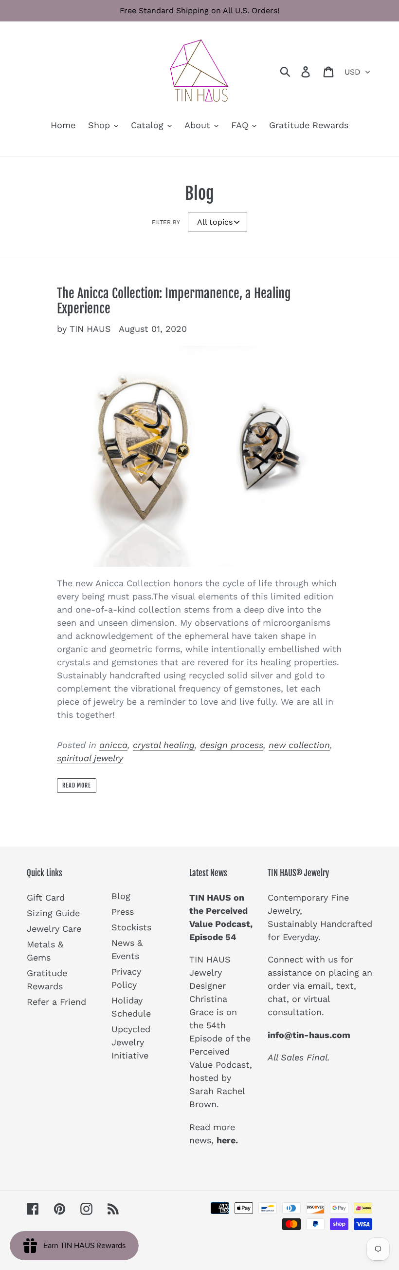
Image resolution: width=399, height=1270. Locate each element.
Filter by (166, 222)
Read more (76, 785)
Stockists (131, 927)
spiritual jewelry (90, 758)
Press (122, 911)
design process (231, 745)
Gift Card (46, 897)
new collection (299, 745)
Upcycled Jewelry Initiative (130, 1042)
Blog (120, 896)
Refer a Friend (56, 1002)
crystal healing (164, 745)
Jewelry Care (54, 929)
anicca (113, 745)
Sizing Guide (53, 913)
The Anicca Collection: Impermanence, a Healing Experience (174, 301)
